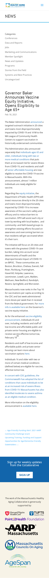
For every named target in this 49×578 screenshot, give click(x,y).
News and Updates (14, 61)
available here (29, 406)
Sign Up (24, 475)
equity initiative (26, 193)
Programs (10, 65)
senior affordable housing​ (20, 170)
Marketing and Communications (21, 52)
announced (36, 122)
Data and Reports (13, 42)
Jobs (7, 47)
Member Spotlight (14, 56)
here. (27, 353)
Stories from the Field (15, 70)
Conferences (11, 38)
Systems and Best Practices (18, 74)
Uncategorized (12, 79)
